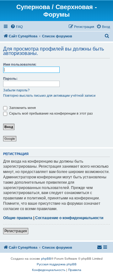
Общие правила (17, 218)
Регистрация (15, 231)
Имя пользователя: (19, 64)
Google (9, 138)
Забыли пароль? (16, 90)
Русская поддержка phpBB (57, 264)
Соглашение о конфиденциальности (69, 218)
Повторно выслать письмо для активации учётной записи (49, 95)
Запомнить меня (22, 108)
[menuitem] (16, 26)
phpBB (46, 258)
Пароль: (10, 78)
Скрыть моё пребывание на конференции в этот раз (50, 113)
